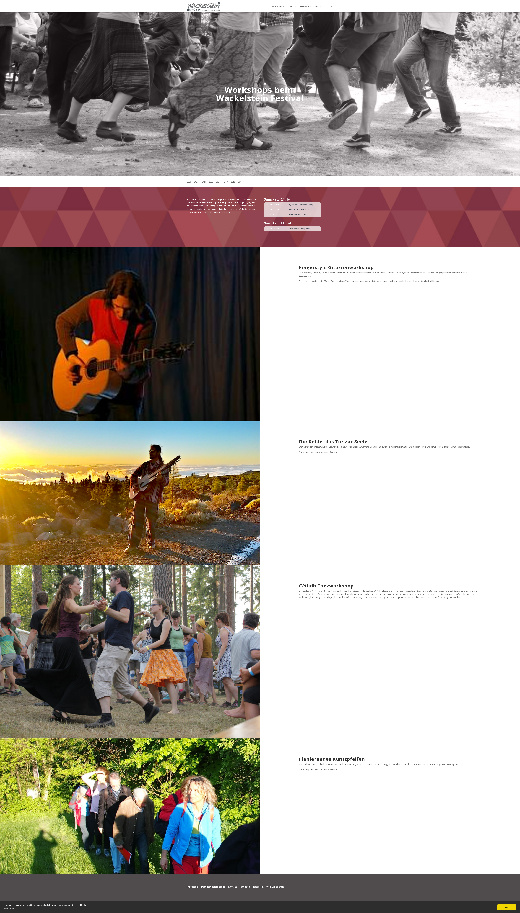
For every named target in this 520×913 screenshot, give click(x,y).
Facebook (245, 887)
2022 (218, 182)
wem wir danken (275, 887)
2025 (196, 182)
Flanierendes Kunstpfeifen (299, 228)
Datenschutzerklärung (213, 887)
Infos (318, 6)
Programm (276, 6)
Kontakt (232, 887)
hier (434, 281)
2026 (189, 182)
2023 (211, 182)
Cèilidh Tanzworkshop (297, 214)
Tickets (292, 6)
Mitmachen (305, 6)
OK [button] (506, 907)
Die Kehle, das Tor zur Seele (300, 209)
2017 (240, 182)
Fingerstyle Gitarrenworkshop (300, 204)
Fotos (330, 6)
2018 (233, 182)
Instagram (258, 887)
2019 (225, 182)
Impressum (192, 887)
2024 (204, 182)
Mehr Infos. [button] (9, 909)
